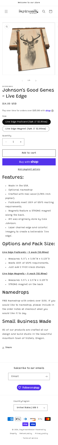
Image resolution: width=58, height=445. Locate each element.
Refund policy (26, 433)
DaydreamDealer (27, 430)
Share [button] (8, 347)
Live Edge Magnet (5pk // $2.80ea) (26, 129)
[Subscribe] (46, 376)
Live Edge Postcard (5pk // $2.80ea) (26, 122)
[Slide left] (22, 80)
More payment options (29, 169)
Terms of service (30, 438)
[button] (6, 11)
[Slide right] (35, 80)
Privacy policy (41, 433)
